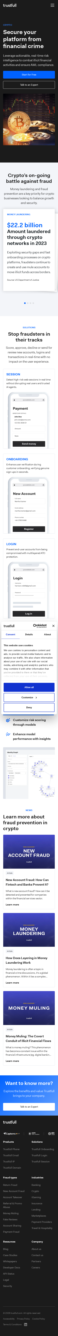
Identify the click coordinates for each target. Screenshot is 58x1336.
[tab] (29, 716)
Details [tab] (29, 634)
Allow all (29, 687)
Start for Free (29, 74)
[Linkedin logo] (25, 1324)
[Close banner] (53, 626)
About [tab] (47, 634)
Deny (29, 707)
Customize (27, 697)
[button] (52, 5)
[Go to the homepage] (9, 5)
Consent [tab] (10, 634)
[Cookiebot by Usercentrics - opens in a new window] (35, 626)
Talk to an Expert (29, 84)
